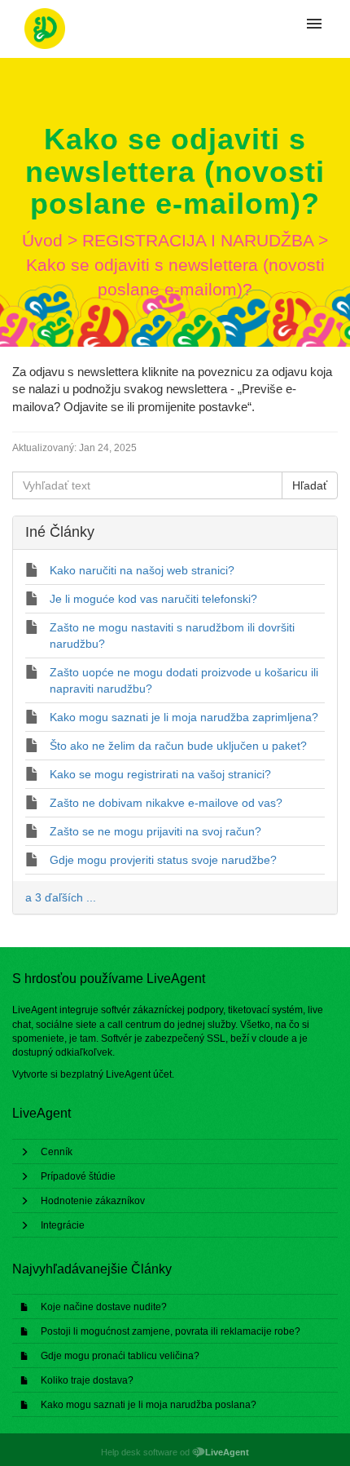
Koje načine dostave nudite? (104, 1307)
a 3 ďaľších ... (60, 897)
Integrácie (63, 1225)
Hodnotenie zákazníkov (93, 1201)
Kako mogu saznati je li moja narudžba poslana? (148, 1405)
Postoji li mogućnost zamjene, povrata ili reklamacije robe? (170, 1331)
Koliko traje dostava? (87, 1380)
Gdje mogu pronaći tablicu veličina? (120, 1356)
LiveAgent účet (139, 1074)
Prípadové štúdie (78, 1176)
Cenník (56, 1152)
